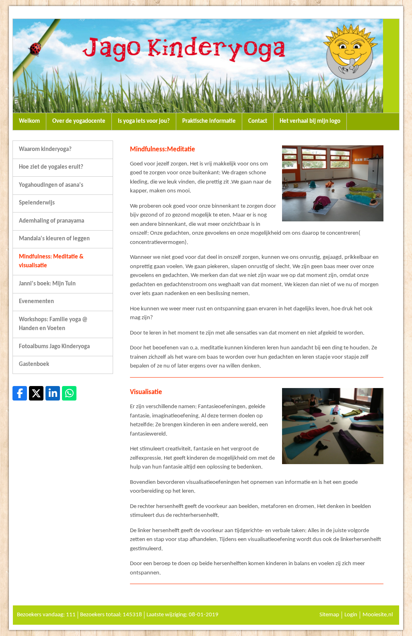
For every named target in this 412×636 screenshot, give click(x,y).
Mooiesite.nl (378, 615)
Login (350, 615)
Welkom (29, 121)
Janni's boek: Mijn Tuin (47, 284)
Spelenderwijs (37, 203)
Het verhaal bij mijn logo (310, 121)
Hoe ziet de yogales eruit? (51, 167)
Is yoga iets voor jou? (144, 121)
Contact (257, 121)
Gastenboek (34, 364)
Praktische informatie (209, 121)
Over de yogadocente (78, 121)
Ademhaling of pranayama (51, 221)
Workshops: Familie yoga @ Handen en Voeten (53, 324)
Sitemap (329, 615)
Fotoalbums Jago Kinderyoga (54, 347)
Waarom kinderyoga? (45, 150)
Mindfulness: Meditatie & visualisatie (51, 261)
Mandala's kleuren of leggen (54, 239)
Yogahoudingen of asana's (51, 185)
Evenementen (36, 302)
